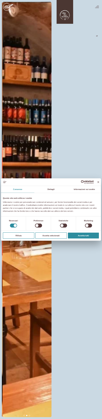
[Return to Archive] (65, 12)
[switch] (38, 226)
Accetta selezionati (51, 235)
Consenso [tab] (17, 189)
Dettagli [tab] (51, 189)
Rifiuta (19, 235)
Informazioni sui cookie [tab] (84, 189)
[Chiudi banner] (98, 182)
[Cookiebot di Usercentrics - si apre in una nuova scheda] (83, 182)
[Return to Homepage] (7, 6)
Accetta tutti (83, 235)
